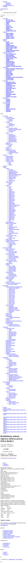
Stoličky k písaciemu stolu (14, 317)
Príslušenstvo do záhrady (14, 375)
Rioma (10, 338)
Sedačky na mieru (10, 38)
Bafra (10, 188)
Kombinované (12, 124)
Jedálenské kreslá (12, 268)
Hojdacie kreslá (12, 135)
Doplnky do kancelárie (11, 96)
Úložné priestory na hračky (14, 325)
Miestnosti (5, 97)
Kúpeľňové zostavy (13, 371)
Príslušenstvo (9, 84)
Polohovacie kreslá (13, 139)
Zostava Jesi (11, 294)
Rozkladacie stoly (12, 274)
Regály (10, 146)
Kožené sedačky (9, 33)
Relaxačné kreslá (12, 140)
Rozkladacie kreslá (13, 141)
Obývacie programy (10, 21)
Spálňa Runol (12, 217)
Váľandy (11, 179)
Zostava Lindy (12, 296)
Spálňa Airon (11, 191)
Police (10, 145)
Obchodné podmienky (8, 530)
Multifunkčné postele (13, 307)
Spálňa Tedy (11, 218)
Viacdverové (11, 231)
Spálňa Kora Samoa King (14, 205)
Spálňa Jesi (11, 201)
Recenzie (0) (6, 465)
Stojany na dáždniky (13, 394)
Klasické (10, 119)
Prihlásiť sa (8, 4)
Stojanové (11, 386)
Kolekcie (8, 44)
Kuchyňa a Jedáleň (7, 52)
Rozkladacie (11, 311)
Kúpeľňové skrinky (13, 369)
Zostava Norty (12, 297)
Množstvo (3, 454)
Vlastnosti (5, 464)
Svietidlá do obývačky (13, 152)
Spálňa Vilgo (11, 219)
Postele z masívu (12, 177)
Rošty (10, 184)
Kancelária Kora (12, 334)
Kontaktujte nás (6, 543)
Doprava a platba (7, 534)
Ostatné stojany (12, 392)
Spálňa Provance (12, 214)
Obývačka (5, 18)
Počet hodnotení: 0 (5, 458)
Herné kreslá (9, 87)
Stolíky (7, 23)
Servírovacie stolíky (10, 62)
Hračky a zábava (10, 79)
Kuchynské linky (10, 55)
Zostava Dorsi (12, 291)
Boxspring (11, 169)
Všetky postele (12, 180)
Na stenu (11, 385)
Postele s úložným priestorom (15, 174)
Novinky (5, 553)
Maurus (10, 336)
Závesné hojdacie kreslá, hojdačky (16, 380)
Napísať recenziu (12, 458)
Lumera (10, 190)
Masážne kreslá (12, 137)
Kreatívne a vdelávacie (13, 324)
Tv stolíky (11, 131)
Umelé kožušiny (12, 390)
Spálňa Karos (11, 202)
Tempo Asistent (12, 339)
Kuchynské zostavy (13, 252)
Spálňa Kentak (12, 203)
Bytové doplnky (6, 102)
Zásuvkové (11, 125)
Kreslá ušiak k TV (13, 136)
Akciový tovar (6, 546)
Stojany (8, 107)
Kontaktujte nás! (4, 525)
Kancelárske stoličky (10, 85)
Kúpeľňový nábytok (13, 372)
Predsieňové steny (12, 363)
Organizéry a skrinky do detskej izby (14, 77)
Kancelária (5, 80)
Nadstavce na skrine (13, 227)
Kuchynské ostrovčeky (14, 257)
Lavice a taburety (12, 362)
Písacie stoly (8, 72)
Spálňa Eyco (11, 197)
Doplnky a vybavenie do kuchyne (13, 66)
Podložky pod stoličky (13, 355)
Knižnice (8, 28)
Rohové (10, 234)
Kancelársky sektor (10, 82)
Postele (7, 41)
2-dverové (11, 225)
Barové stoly (11, 273)
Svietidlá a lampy (12, 151)
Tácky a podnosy (12, 403)
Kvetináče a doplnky (13, 374)
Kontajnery (8, 93)
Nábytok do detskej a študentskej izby (14, 68)
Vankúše (8, 104)
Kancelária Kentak (13, 333)
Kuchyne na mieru (13, 251)
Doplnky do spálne (10, 51)
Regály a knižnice (10, 91)
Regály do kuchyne (13, 261)
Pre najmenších (9, 78)
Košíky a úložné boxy (11, 108)
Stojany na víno (12, 396)
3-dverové (11, 230)
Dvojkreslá (11, 134)
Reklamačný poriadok (8, 531)
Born (10, 163)
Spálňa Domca (12, 195)
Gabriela (10, 189)
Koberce (8, 106)
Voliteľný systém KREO (14, 229)
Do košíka (11, 454)
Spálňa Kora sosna (13, 206)
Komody (8, 22)
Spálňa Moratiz (12, 211)
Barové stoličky (12, 266)
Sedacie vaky (9, 29)
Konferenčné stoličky (11, 88)
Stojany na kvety (12, 395)
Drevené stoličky (12, 267)
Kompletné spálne (10, 45)
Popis (4, 462)
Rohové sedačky (9, 34)
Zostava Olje (11, 299)
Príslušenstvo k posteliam (14, 310)
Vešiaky (10, 366)
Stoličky (8, 60)
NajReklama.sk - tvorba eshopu (15, 559)
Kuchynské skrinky (10, 56)
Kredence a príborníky (13, 256)
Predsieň (8, 99)
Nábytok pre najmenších (14, 288)
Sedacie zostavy (9, 35)
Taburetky (8, 26)
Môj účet (5, 552)
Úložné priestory (12, 178)
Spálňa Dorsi (11, 196)
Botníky (10, 360)
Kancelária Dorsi (12, 331)
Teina (10, 220)
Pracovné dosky (12, 258)
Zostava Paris (11, 300)
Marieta (10, 164)
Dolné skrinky (12, 255)
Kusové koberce (12, 389)
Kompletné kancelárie (11, 83)
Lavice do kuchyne (10, 65)
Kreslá (7, 24)
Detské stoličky (9, 73)
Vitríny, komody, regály (11, 57)
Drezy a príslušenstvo (11, 54)
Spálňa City (11, 194)
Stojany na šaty (12, 242)
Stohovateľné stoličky (11, 94)
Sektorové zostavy (13, 364)
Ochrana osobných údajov (9, 535)
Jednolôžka (11, 306)
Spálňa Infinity (12, 200)
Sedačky (5, 32)
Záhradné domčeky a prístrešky (15, 377)
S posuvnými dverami (13, 233)
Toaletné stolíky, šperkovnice (12, 50)
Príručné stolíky (12, 130)
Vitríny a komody (10, 63)
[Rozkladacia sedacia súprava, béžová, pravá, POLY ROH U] (15, 414)
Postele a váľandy (10, 69)
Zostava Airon (12, 289)
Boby (10, 162)
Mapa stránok (6, 544)
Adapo (10, 329)
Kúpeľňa (8, 100)
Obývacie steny (9, 19)
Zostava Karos (12, 295)
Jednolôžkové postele (13, 172)
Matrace (10, 183)
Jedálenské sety (9, 58)
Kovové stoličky (12, 269)
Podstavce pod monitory (14, 356)
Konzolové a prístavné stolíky (15, 129)
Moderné (11, 120)
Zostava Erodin (12, 292)
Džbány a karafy (12, 401)
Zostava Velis (11, 303)
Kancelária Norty (12, 335)
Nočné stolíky (9, 49)
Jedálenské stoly (9, 61)
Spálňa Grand (12, 198)
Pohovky (5, 39)
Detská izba (5, 67)
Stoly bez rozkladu (13, 275)
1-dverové (11, 224)
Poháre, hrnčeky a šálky (14, 402)
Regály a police (9, 27)
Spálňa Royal (11, 216)
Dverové (10, 123)
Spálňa (4, 40)
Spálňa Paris (11, 213)
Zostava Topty (12, 302)
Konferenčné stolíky (13, 128)
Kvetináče (8, 110)
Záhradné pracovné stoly (14, 378)
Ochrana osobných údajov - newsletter (11, 536)
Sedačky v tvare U (10, 36)
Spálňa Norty (11, 212)
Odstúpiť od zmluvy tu (8, 537)
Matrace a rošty (9, 43)
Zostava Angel (12, 290)
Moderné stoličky (12, 270)
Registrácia (8, 2)
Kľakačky (8, 95)
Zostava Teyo (12, 301)
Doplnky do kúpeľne (13, 368)
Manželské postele (13, 173)
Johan (10, 330)
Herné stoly (8, 90)
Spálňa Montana (12, 209)
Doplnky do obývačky (11, 30)
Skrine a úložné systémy (11, 46)
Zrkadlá (8, 105)
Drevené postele (12, 170)
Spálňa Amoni (12, 192)
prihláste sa (6, 522)
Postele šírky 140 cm (13, 175)
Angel (10, 186)
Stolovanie (8, 111)
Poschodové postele (13, 308)
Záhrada (8, 101)
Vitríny (10, 262)
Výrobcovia (5, 545)
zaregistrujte (14, 522)
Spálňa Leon (11, 207)
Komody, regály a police (11, 47)
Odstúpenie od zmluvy (8, 533)
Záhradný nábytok (13, 379)
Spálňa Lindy (11, 208)
